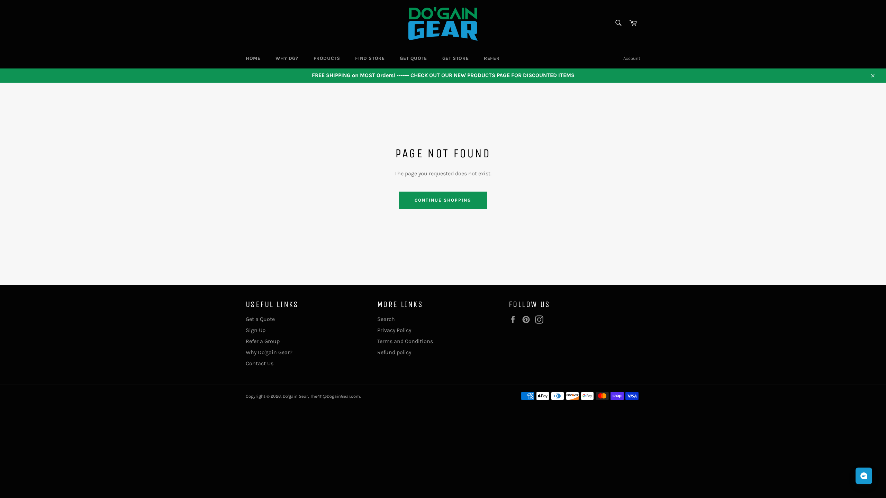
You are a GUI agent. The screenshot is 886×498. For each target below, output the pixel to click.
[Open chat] (864, 476)
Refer (491, 58)
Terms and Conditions (405, 341)
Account (631, 58)
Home (253, 58)
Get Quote (413, 58)
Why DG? (286, 58)
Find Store (370, 58)
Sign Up (255, 330)
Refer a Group (263, 341)
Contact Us (259, 363)
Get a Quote (260, 319)
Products (327, 58)
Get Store (455, 58)
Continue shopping (443, 200)
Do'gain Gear (295, 396)
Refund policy (394, 352)
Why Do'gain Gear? (269, 352)
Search (386, 319)
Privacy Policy (394, 330)
